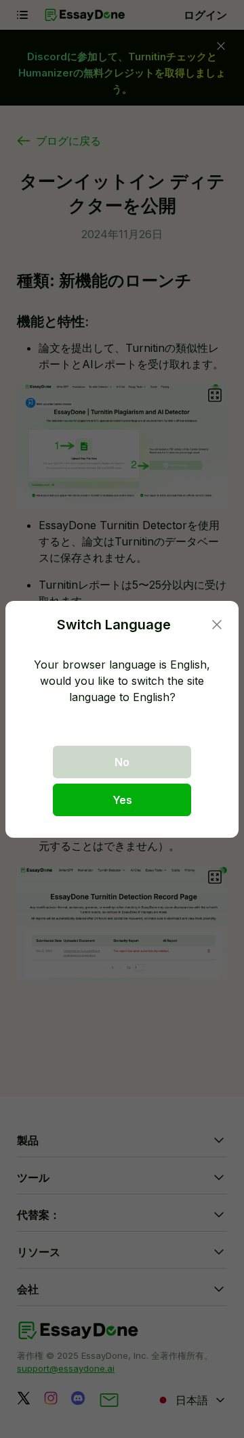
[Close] (217, 624)
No (122, 762)
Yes (122, 800)
